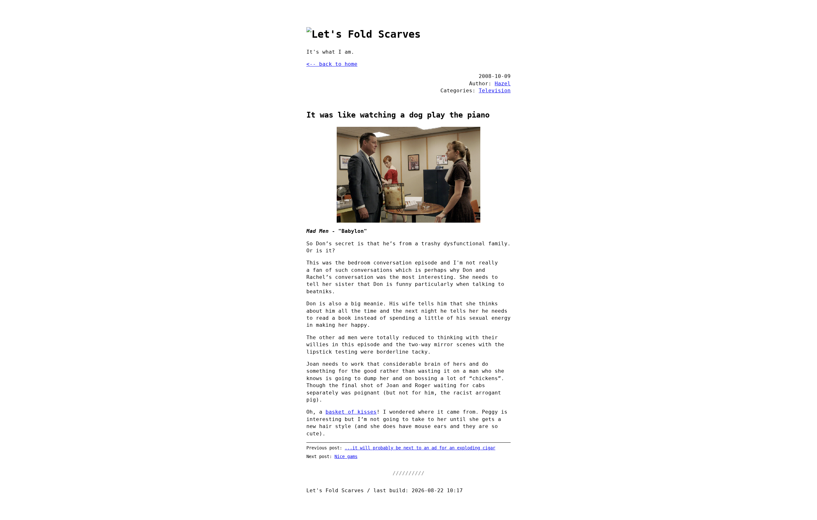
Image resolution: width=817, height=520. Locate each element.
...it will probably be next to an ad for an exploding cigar (420, 447)
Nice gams (345, 456)
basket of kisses (351, 412)
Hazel (503, 83)
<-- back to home (331, 64)
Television (495, 91)
